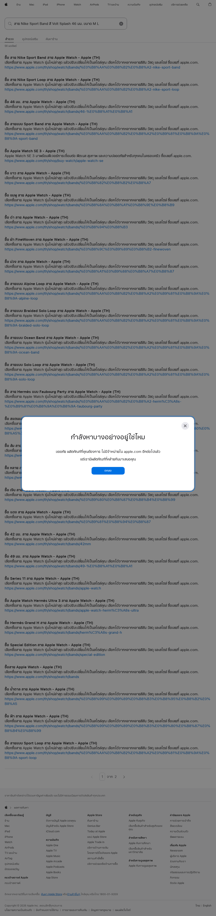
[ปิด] (185, 425)
